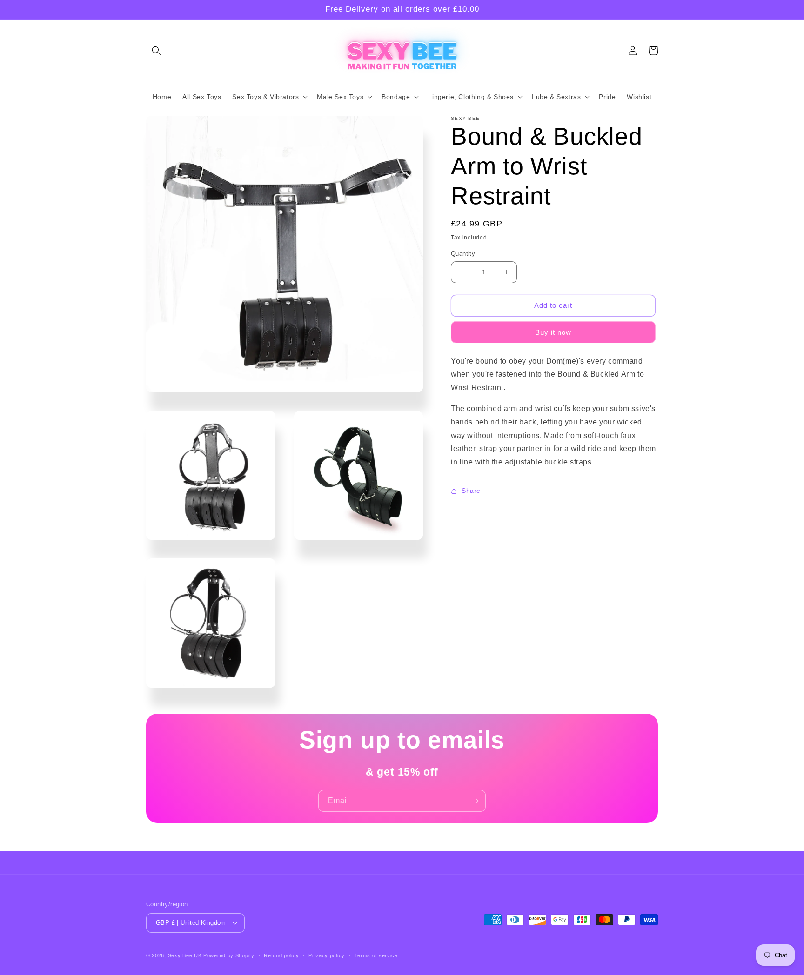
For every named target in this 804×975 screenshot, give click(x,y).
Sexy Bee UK (185, 955)
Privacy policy (326, 955)
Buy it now (553, 332)
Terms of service (376, 955)
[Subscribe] (475, 801)
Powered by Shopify (229, 955)
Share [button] (471, 491)
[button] (156, 50)
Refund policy (281, 955)
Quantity (463, 253)
